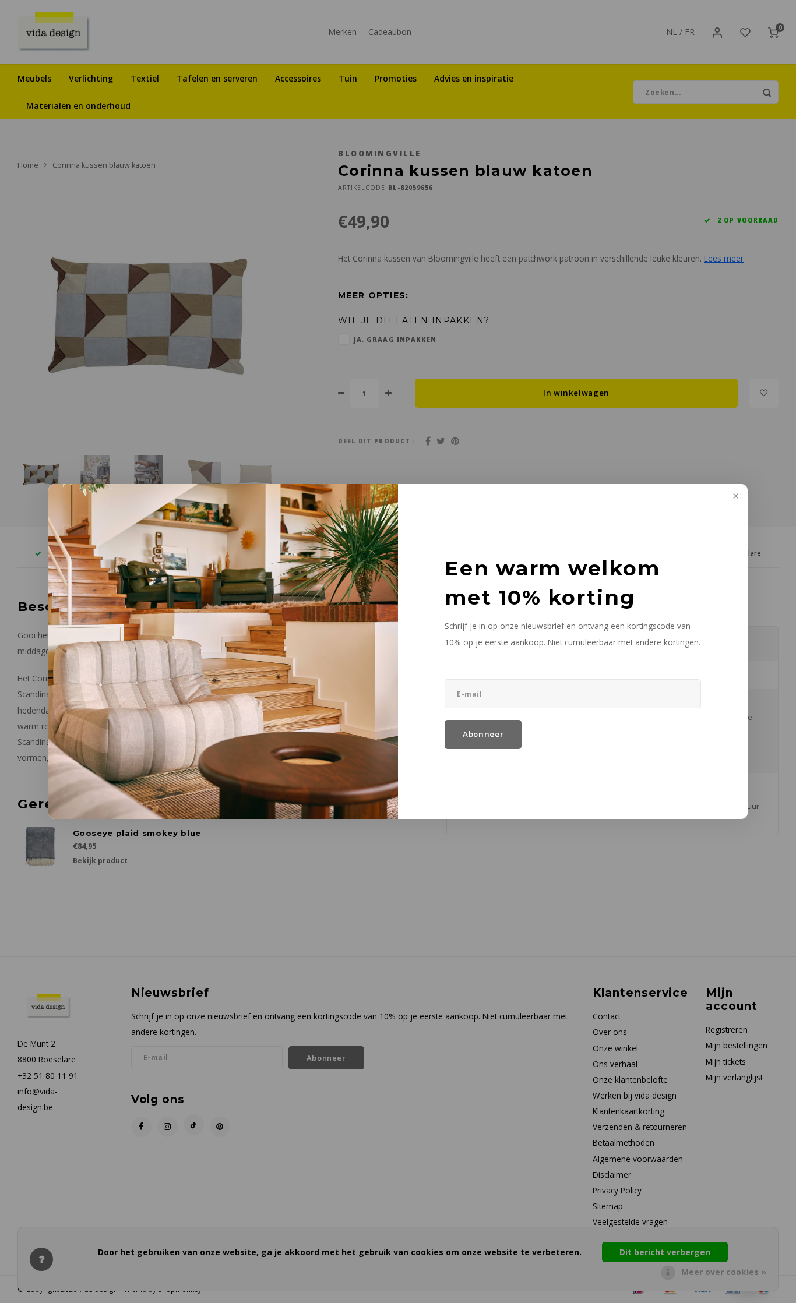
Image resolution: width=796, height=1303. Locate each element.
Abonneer (483, 734)
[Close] (735, 497)
